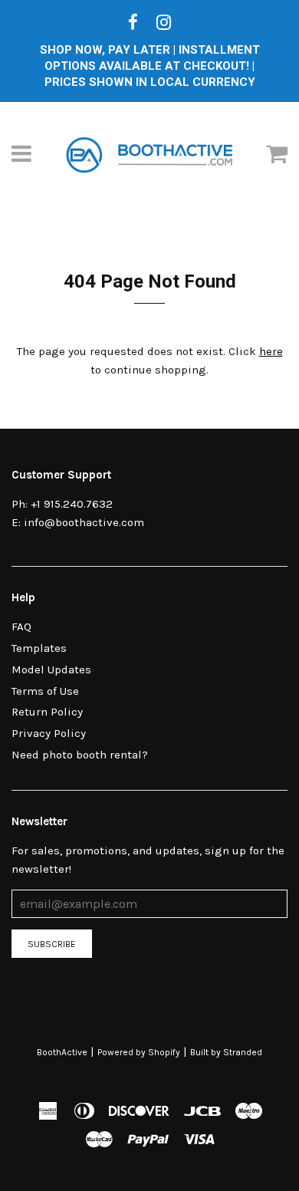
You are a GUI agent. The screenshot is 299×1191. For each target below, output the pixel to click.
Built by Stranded (226, 1052)
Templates (39, 648)
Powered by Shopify (138, 1052)
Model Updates (51, 669)
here (271, 351)
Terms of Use (45, 691)
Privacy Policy (49, 733)
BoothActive (62, 1052)
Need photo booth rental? (80, 755)
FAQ (21, 626)
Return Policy (47, 712)
